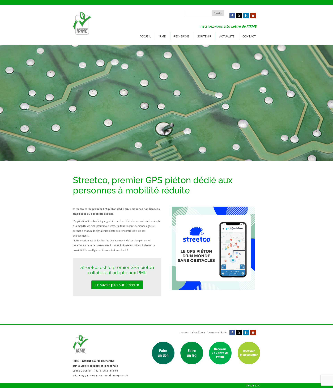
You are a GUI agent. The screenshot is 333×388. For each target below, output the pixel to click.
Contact (249, 36)
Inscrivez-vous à (228, 26)
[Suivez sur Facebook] (232, 15)
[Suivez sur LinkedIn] (246, 15)
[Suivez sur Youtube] (253, 15)
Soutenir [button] (204, 36)
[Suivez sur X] (239, 15)
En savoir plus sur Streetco (117, 284)
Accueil (145, 36)
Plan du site (198, 332)
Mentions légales (218, 332)
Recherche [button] (181, 36)
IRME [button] (162, 36)
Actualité (226, 36)
